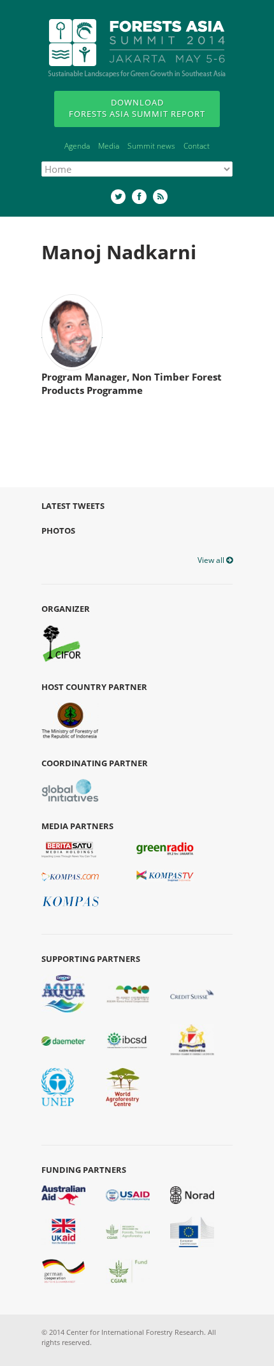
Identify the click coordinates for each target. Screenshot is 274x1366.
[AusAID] (63, 1194)
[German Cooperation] (63, 1270)
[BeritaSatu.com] (68, 849)
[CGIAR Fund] (128, 1270)
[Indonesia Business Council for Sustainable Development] (128, 1039)
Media (108, 145)
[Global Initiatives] (70, 789)
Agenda (77, 145)
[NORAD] (192, 1194)
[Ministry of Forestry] (70, 720)
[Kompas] (70, 900)
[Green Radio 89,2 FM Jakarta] (165, 849)
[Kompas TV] (165, 875)
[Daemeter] (63, 1040)
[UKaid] (63, 1230)
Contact (197, 145)
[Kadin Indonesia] (192, 1039)
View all (212, 560)
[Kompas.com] (70, 876)
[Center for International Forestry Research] (61, 643)
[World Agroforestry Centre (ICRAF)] (123, 1086)
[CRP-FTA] (128, 1230)
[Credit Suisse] (192, 993)
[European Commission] (192, 1230)
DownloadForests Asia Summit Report (137, 108)
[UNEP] (57, 1086)
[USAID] (128, 1194)
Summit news (151, 145)
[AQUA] (63, 993)
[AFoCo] (128, 993)
